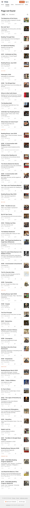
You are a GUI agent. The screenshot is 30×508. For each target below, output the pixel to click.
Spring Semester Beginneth (7, 450)
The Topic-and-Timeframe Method (11, 185)
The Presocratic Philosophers (9, 409)
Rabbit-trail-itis (5, 429)
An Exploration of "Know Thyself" (9, 56)
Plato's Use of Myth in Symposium (9, 207)
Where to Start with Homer (9, 93)
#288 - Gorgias (5, 304)
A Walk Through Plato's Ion (7, 123)
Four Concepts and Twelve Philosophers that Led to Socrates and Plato (10, 411)
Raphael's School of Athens (9, 330)
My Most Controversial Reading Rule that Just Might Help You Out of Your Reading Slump (11, 474)
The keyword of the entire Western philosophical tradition (9, 401)
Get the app (22, 501)
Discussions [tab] (11, 14)
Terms (17, 498)
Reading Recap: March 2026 (9, 370)
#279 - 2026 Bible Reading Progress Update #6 (9, 482)
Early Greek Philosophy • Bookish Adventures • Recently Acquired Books (10, 373)
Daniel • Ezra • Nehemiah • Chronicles (10, 485)
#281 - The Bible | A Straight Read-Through (11, 438)
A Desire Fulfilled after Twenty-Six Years (10, 233)
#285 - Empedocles (6, 358)
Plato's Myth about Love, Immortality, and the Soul (11, 85)
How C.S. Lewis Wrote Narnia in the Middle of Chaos (11, 252)
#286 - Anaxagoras (6, 338)
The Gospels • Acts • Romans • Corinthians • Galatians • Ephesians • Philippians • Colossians (11, 464)
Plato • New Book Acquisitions (8, 196)
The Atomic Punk (5, 323)
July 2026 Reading (5, 64)
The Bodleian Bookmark (8, 231)
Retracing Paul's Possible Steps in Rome (10, 391)
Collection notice (24, 498)
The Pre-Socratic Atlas (7, 272)
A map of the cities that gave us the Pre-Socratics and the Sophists (10, 274)
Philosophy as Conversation (7, 76)
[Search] (27, 14)
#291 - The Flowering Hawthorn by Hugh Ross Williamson (11, 241)
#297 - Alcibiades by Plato (9, 54)
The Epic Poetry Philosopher (8, 360)
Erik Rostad (7, 21)
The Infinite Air (4, 265)
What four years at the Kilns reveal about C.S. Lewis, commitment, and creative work (11, 256)
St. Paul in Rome (5, 389)
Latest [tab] (3, 14)
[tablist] (8, 14)
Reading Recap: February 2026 (10, 448)
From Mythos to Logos (6, 382)
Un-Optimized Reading (8, 45)
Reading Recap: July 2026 (8, 63)
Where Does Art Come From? (9, 122)
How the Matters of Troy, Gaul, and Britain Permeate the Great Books (11, 166)
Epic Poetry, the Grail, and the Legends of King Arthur (11, 178)
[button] (2, 4)
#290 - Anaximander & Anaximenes (11, 263)
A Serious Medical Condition (8, 431)
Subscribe (22, 2)
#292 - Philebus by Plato (8, 223)
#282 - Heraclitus (6, 419)
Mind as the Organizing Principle (9, 340)
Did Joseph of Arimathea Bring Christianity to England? (11, 244)
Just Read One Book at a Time (9, 471)
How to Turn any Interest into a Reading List (11, 187)
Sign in (27, 2)
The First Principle (6, 312)
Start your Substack (11, 501)
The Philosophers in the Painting (9, 331)
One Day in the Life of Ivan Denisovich (8, 347)
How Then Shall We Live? (7, 225)
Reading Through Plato (8, 37)
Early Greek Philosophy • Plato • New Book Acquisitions (11, 296)
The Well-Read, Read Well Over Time (10, 105)
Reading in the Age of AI (7, 47)
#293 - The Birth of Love (8, 205)
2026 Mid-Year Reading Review (10, 112)
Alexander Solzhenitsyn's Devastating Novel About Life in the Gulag (11, 351)
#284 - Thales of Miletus (8, 380)
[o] (26, 29)
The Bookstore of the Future (9, 18)
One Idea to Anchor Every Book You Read (11, 314)
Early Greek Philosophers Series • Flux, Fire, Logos (11, 421)
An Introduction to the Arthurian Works (10, 157)
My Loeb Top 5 (5, 27)
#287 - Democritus (6, 321)
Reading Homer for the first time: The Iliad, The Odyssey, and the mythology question (11, 95)
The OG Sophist (5, 305)
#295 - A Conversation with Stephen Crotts (9, 144)
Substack (8, 505)
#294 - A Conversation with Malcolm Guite (9, 174)
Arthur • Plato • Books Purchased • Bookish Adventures (11, 136)
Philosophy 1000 (6, 74)
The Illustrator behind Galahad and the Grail (10, 147)
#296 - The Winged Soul (8, 83)
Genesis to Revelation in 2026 (8, 441)
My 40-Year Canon (6, 214)
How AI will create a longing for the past (10, 20)
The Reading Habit (6, 103)
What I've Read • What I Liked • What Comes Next (10, 114)
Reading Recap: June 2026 (9, 133)
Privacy (13, 498)
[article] (15, 21)
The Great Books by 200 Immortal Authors (11, 216)
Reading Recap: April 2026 (9, 294)
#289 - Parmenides (6, 282)
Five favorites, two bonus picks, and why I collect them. (11, 29)
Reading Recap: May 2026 (8, 194)
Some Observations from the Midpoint (10, 38)
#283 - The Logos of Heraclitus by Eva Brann (11, 398)
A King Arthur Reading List (9, 155)
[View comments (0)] (9, 51)
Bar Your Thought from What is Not (9, 284)
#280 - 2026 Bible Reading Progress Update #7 (9, 460)
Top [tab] (7, 14)
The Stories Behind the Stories (10, 164)
